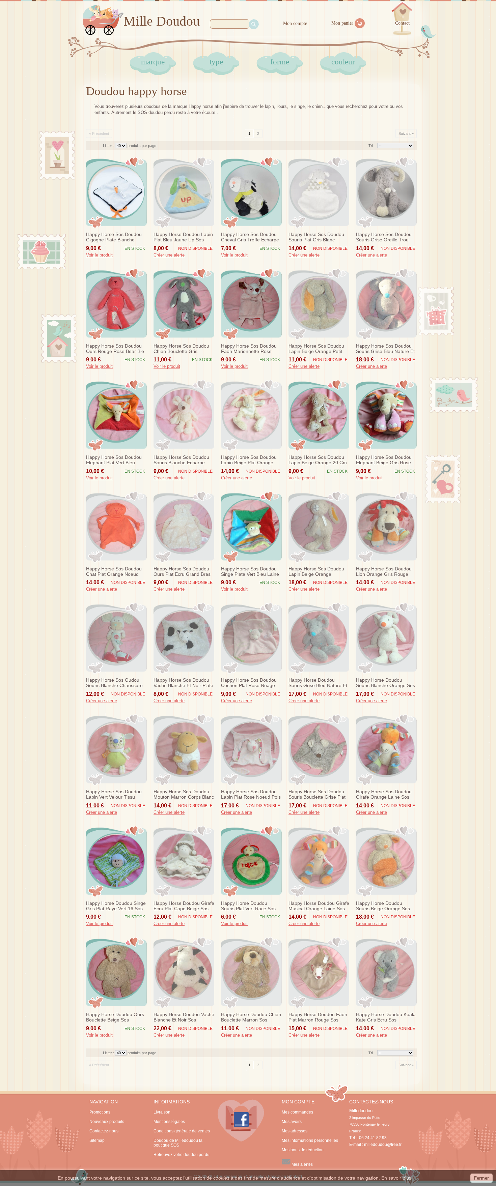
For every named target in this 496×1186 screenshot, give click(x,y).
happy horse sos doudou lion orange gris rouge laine (384, 571)
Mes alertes (302, 1164)
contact (402, 23)
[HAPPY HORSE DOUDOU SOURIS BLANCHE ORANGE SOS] (386, 638)
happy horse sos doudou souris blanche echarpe (181, 459)
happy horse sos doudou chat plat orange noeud (114, 571)
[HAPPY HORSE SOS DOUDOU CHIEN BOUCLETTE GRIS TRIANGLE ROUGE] (184, 304)
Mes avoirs (292, 1121)
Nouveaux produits (106, 1121)
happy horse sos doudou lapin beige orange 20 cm (317, 459)
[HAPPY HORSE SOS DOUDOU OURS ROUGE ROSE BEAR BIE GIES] (116, 304)
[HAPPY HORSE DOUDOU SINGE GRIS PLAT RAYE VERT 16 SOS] (116, 861)
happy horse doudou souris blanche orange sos (385, 682)
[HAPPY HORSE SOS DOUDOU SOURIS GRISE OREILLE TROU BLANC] (386, 192)
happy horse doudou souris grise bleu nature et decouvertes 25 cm (317, 683)
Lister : (109, 146)
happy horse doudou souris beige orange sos (383, 905)
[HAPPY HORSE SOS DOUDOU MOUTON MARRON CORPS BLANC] (184, 749)
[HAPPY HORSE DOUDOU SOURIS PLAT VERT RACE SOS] (251, 861)
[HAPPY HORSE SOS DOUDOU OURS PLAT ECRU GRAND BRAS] (184, 527)
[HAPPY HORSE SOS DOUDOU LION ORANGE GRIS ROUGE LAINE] (386, 527)
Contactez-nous (103, 1131)
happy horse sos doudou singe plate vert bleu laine (250, 571)
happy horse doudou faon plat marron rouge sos (317, 1017)
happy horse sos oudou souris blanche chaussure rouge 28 (114, 683)
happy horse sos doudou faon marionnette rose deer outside (249, 349)
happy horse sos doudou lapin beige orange (316, 571)
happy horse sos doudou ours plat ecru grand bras (182, 571)
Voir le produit (99, 255)
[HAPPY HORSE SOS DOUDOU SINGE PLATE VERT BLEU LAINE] (251, 527)
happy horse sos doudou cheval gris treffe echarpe (250, 237)
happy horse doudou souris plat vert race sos (248, 905)
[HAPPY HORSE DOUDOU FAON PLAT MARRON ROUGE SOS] (318, 972)
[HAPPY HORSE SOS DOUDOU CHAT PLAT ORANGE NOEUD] (116, 527)
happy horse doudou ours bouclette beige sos (115, 1017)
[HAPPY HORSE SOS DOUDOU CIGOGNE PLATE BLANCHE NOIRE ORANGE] (116, 192)
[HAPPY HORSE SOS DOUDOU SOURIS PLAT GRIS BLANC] (318, 192)
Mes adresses (294, 1131)
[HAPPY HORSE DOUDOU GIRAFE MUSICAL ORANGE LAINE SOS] (318, 861)
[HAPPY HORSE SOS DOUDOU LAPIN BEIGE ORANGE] (318, 527)
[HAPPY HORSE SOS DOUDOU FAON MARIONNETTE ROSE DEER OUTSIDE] (251, 304)
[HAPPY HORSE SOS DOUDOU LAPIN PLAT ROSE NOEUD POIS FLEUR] (251, 749)
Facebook (241, 1120)
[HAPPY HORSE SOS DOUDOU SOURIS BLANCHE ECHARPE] (184, 415)
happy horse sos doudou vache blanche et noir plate (183, 682)
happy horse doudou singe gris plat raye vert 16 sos (116, 905)
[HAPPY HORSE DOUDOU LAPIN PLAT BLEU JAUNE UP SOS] (184, 192)
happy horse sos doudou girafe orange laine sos (384, 794)
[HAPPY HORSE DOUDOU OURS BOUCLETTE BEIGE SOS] (116, 972)
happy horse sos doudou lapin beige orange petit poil (316, 349)
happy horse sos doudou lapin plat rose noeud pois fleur (251, 794)
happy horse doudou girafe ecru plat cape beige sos (184, 905)
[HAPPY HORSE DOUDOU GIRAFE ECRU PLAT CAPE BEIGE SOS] (184, 861)
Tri (370, 146)
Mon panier (342, 23)
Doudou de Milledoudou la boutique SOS (178, 1143)
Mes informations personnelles (310, 1140)
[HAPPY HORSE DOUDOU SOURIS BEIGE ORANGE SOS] (386, 861)
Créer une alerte (169, 255)
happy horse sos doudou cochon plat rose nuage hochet (249, 683)
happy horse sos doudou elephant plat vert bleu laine (114, 460)
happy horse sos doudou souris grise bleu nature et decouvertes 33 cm (385, 349)
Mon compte (295, 23)
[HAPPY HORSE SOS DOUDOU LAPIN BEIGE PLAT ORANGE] (251, 415)
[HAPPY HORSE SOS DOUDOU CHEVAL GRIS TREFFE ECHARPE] (251, 192)
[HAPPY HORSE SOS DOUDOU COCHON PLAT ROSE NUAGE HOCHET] (251, 638)
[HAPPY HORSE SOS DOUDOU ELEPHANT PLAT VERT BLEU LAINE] (116, 415)
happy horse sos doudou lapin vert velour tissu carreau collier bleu (114, 794)
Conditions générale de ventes (182, 1131)
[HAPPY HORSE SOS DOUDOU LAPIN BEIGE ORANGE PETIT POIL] (318, 304)
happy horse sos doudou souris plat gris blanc (316, 237)
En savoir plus (396, 1178)
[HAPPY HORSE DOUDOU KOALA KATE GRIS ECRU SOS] (386, 972)
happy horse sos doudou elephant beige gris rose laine (384, 460)
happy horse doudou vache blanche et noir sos (184, 1017)
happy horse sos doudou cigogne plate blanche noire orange (114, 237)
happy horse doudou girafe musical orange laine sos (318, 905)
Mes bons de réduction (303, 1150)
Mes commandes (297, 1112)
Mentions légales (169, 1121)
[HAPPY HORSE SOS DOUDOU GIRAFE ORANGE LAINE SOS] (386, 749)
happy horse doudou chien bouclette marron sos (251, 1017)
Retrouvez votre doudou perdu (182, 1154)
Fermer (481, 1178)
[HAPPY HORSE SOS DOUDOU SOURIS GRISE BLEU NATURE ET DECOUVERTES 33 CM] (386, 304)
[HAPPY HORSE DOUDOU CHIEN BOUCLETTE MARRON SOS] (251, 972)
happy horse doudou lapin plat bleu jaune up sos (183, 237)
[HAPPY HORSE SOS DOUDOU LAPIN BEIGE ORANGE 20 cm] (318, 415)
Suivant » (406, 133)
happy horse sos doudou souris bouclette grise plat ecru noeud (317, 794)
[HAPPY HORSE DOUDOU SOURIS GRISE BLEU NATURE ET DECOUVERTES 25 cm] (318, 638)
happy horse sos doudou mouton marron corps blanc (184, 794)
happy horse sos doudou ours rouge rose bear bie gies (115, 349)
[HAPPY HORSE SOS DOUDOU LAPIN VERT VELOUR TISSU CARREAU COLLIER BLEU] (116, 749)
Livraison (162, 1112)
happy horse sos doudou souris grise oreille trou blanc (384, 237)
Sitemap (97, 1140)
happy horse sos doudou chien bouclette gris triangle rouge (181, 349)
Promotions (99, 1112)
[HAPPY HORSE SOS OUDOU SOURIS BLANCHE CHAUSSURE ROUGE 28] (116, 638)
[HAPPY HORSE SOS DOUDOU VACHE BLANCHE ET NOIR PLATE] (184, 638)
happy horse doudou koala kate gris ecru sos (386, 1017)
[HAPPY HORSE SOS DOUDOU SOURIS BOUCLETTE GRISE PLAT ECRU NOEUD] (318, 749)
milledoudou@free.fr (383, 1144)
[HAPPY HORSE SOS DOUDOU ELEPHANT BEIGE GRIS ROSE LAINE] (386, 415)
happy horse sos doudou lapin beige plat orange (249, 459)
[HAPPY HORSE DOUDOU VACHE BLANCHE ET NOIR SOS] (184, 972)
